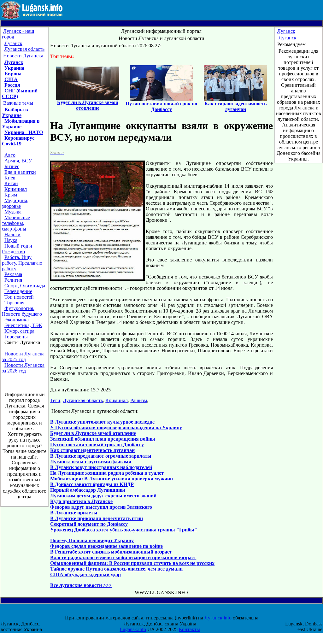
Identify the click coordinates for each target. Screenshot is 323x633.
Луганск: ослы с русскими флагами (90, 461)
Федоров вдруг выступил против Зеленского (101, 507)
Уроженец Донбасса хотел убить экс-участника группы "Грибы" (123, 529)
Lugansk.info (133, 629)
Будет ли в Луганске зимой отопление (93, 433)
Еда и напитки (20, 172)
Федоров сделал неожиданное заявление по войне (106, 546)
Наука (10, 240)
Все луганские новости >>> (81, 585)
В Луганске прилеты (73, 512)
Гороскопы (16, 336)
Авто (9, 155)
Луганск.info (218, 617)
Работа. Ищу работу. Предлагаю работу (22, 263)
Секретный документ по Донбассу (89, 524)
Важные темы (18, 103)
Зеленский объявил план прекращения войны (102, 439)
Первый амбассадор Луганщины (87, 490)
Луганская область (24, 49)
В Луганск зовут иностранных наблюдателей (101, 467)
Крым (10, 194)
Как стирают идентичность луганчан (92, 450)
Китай (11, 183)
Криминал (15, 189)
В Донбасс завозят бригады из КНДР (92, 484)
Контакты (189, 629)
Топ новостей (19, 297)
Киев (9, 177)
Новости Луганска (23, 55)
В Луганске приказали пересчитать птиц (96, 518)
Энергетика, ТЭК (23, 325)
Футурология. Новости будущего (22, 311)
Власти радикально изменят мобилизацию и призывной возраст (123, 557)
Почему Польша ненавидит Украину (92, 540)
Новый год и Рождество (17, 248)
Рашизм (138, 400)
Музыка (12, 211)
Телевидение (18, 291)
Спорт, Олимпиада (24, 285)
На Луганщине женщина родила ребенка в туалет (107, 473)
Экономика (16, 319)
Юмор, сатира (19, 331)
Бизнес (11, 166)
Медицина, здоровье (15, 203)
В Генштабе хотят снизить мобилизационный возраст (111, 551)
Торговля (14, 302)
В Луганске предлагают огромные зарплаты (100, 456)
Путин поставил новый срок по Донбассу (97, 444)
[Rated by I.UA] (167, 612)
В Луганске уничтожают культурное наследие (102, 422)
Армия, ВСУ (18, 160)
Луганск (13, 43)
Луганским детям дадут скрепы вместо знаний (103, 495)
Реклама (13, 274)
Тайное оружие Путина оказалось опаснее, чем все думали (116, 568)
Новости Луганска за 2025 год (23, 356)
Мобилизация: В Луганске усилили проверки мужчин (111, 478)
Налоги (12, 234)
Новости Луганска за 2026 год (23, 367)
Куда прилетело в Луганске (81, 501)
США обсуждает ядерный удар (85, 574)
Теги (55, 400)
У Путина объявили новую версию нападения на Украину (116, 427)
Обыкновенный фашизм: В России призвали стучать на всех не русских (132, 563)
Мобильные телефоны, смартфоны (16, 223)
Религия (13, 280)
